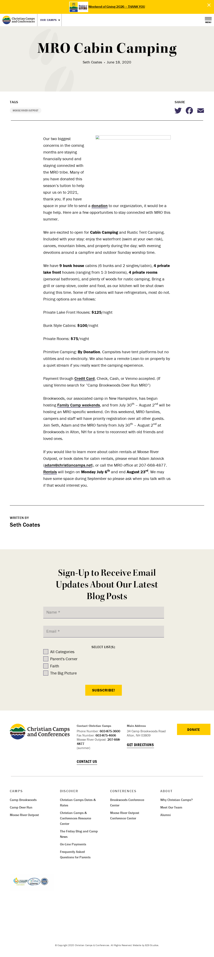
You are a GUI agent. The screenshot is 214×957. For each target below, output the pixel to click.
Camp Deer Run (21, 807)
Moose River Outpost (24, 815)
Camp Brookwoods (23, 800)
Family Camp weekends (78, 405)
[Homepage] (19, 20)
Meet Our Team (171, 807)
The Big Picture (63, 673)
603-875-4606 (106, 735)
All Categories (62, 651)
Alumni (165, 815)
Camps (16, 791)
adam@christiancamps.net (68, 465)
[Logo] (40, 737)
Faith (54, 665)
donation (100, 205)
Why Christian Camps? (176, 800)
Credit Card (84, 378)
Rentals (50, 471)
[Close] (209, 5)
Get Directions (140, 744)
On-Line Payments (73, 844)
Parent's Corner (64, 658)
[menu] (208, 19)
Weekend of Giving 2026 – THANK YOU (116, 6)
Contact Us (87, 761)
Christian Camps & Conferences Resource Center (75, 818)
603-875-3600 (110, 731)
